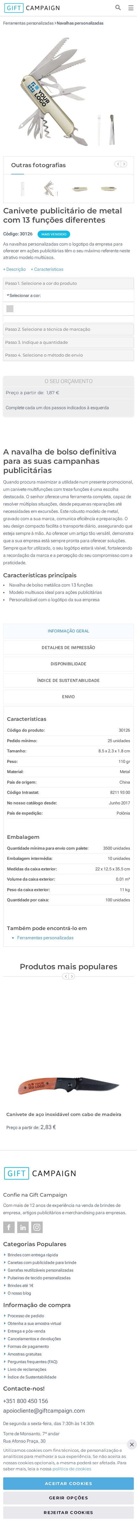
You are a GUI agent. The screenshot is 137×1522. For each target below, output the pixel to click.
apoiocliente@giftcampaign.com (44, 1410)
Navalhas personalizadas (80, 23)
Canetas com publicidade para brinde (42, 1262)
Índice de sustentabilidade (68, 680)
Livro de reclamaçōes (27, 1369)
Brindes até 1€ (20, 1285)
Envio (68, 696)
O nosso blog (19, 1293)
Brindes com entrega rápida (33, 1254)
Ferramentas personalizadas (28, 23)
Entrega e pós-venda (26, 1330)
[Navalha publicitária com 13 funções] (68, 91)
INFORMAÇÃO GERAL (69, 631)
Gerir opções (68, 1497)
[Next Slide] (124, 164)
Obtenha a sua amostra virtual (34, 1323)
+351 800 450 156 (25, 1401)
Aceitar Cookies (68, 1483)
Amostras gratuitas (24, 1353)
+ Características (47, 269)
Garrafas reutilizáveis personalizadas (40, 1270)
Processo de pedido (26, 1315)
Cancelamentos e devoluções (34, 1338)
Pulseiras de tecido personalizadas (39, 1277)
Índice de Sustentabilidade (32, 1376)
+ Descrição (14, 269)
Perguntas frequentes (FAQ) (32, 1361)
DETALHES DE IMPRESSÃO (68, 647)
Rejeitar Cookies (68, 1512)
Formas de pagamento (28, 1346)
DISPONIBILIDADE (69, 663)
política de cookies (72, 1468)
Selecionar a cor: (23, 295)
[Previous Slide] (117, 164)
